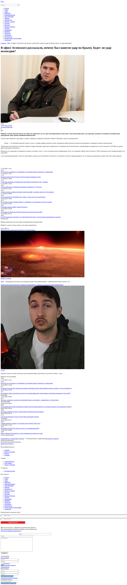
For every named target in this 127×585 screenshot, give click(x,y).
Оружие (7, 23)
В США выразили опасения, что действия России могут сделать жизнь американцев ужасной (30, 217)
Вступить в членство (52, 438)
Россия (6, 8)
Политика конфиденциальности (11, 531)
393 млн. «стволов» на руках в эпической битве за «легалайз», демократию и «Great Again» (30, 400)
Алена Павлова (9, 461)
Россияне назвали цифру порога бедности (14, 207)
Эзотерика (7, 35)
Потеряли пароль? (10, 565)
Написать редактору (7, 443)
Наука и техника (9, 26)
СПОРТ (6, 28)
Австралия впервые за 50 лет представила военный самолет (20, 416)
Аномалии (7, 40)
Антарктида (8, 20)
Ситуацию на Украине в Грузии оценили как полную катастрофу (21, 212)
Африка (6, 18)
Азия (6, 11)
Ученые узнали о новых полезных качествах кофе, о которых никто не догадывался (27, 192)
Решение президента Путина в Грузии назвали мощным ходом (21, 177)
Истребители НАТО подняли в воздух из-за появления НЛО (20, 428)
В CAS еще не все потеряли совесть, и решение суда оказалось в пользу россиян (26, 202)
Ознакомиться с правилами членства (12, 438)
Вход (2, 1)
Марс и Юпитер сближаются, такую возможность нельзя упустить (22, 433)
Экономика (8, 30)
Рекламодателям (9, 471)
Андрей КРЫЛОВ (6, 127)
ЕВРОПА (7, 13)
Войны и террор (9, 21)
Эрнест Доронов (9, 465)
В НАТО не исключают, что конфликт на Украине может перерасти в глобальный (27, 172)
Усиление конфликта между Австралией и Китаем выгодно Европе (22, 411)
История (7, 25)
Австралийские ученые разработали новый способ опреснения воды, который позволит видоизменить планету (36, 406)
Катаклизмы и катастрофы (12, 38)
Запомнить (6, 563)
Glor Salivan (8, 463)
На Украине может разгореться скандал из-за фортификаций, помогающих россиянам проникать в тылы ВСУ (36, 393)
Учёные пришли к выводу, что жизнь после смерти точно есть (20, 423)
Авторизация (5, 567)
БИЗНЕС (7, 31)
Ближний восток (9, 15)
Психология (8, 36)
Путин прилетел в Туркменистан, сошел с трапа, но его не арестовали (23, 197)
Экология (7, 33)
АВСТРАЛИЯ (8, 16)
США (6, 10)
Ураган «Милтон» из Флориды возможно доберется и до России (21, 187)
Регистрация (5, 558)
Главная (6, 450)
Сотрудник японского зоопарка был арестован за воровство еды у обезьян (24, 182)
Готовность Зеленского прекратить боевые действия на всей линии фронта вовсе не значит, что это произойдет (36, 388)
